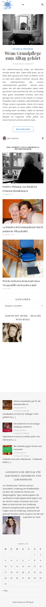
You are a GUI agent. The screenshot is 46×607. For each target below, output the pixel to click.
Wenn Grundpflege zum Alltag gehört (23, 55)
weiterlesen (23, 129)
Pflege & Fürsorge (23, 49)
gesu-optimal (13, 138)
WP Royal (29, 602)
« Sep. (5, 590)
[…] (14, 417)
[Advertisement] (23, 364)
